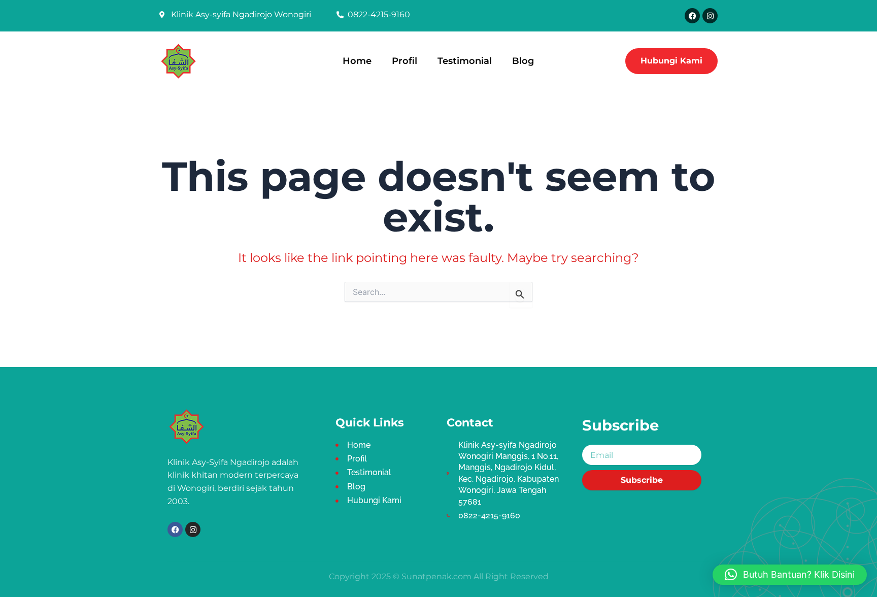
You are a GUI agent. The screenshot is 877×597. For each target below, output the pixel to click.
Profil (404, 60)
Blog (523, 60)
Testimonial (464, 60)
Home (357, 60)
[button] (790, 575)
